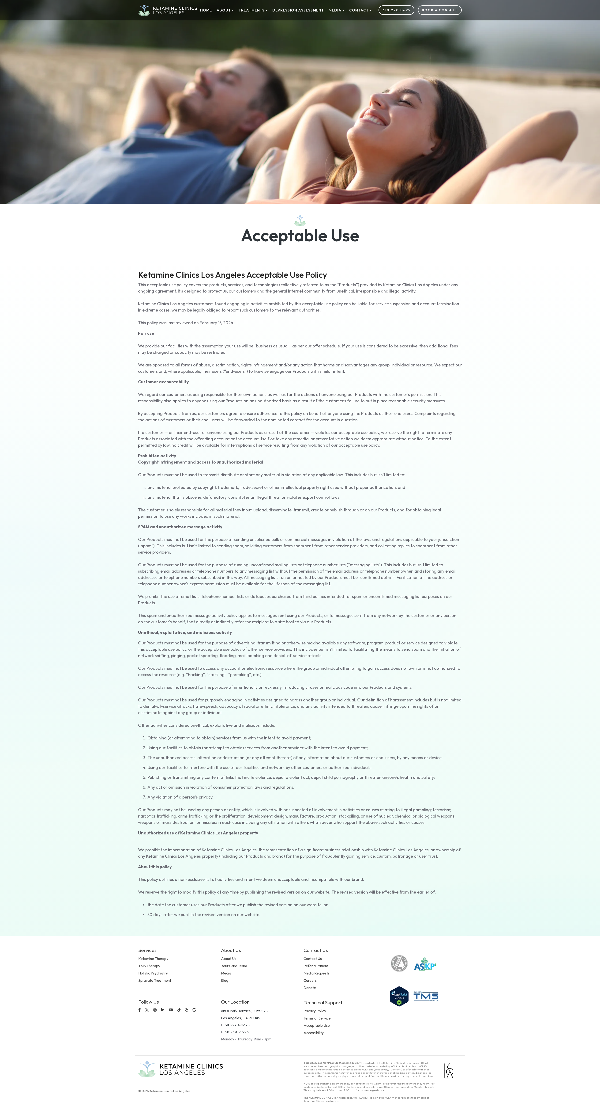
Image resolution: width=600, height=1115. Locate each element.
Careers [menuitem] (310, 980)
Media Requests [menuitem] (317, 973)
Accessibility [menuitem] (314, 1033)
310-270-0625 (237, 1025)
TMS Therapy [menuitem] (149, 966)
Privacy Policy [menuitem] (315, 1011)
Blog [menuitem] (224, 980)
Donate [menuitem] (310, 988)
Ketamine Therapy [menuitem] (153, 958)
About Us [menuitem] (228, 958)
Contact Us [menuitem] (313, 958)
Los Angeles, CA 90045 (240, 1018)
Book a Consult (440, 10)
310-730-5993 (237, 1032)
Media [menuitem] (226, 973)
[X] (147, 1010)
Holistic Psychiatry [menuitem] (153, 973)
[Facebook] (140, 1010)
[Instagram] (155, 1010)
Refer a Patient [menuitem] (316, 966)
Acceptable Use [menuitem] (317, 1025)
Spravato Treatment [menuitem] (154, 980)
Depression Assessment (298, 10)
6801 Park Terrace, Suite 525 (244, 1010)
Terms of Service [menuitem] (317, 1018)
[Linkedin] (163, 1010)
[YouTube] (171, 1010)
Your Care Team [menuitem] (234, 966)
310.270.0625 (396, 10)
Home (206, 10)
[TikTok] (179, 1010)
